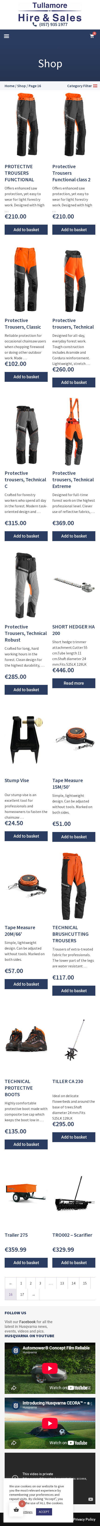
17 (22, 1294)
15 (85, 1283)
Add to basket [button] (26, 229)
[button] (6, 36)
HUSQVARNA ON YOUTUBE (29, 1335)
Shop (21, 85)
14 (73, 1283)
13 (62, 1283)
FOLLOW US (15, 1312)
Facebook (27, 1322)
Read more (74, 683)
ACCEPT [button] (44, 1512)
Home (9, 85)
